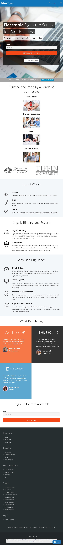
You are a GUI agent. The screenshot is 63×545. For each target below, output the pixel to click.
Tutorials (7, 474)
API (6, 477)
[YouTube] (29, 536)
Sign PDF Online (9, 490)
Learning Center (9, 472)
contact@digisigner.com (18, 527)
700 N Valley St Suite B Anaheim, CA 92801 (43, 527)
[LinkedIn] (36, 536)
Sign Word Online (9, 492)
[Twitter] (33, 536)
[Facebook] (26, 536)
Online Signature (9, 509)
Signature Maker (9, 504)
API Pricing (8, 439)
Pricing (6, 437)
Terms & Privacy (9, 519)
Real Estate (8, 452)
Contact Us (8, 442)
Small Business (9, 459)
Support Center (9, 469)
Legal (6, 457)
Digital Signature (9, 499)
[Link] (7, 3)
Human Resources (10, 454)
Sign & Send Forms (10, 487)
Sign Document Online (11, 494)
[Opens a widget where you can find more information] (56, 542)
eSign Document (9, 497)
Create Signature (9, 502)
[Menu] (61, 3)
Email (8, 45)
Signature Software (10, 507)
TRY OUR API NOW (47, 80)
